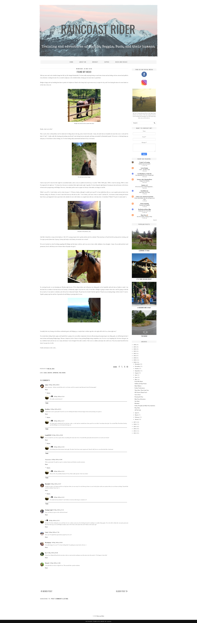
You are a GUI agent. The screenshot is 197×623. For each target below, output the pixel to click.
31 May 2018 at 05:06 (52, 552)
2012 (135, 433)
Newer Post (47, 591)
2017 (135, 422)
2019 (135, 360)
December (137, 364)
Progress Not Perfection (144, 180)
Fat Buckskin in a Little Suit (144, 173)
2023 (135, 351)
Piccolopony (48, 542)
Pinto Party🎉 (144, 215)
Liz (46, 552)
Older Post (121, 591)
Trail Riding (62, 372)
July (136, 375)
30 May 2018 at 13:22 (59, 471)
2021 (135, 355)
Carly (46, 532)
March (136, 415)
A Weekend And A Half (144, 307)
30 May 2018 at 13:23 (59, 497)
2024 (135, 349)
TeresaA (47, 563)
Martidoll (47, 484)
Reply (46, 389)
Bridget (95, 62)
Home (71, 62)
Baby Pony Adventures (140, 399)
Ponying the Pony (139, 396)
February (137, 417)
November (137, 366)
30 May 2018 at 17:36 (54, 532)
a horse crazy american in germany (144, 196)
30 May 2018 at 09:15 (55, 409)
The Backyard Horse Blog (144, 209)
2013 (135, 431)
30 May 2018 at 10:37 (55, 484)
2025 (135, 347)
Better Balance (138, 385)
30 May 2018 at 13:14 (59, 396)
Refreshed (137, 403)
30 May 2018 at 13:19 (59, 447)
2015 (135, 426)
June (136, 377)
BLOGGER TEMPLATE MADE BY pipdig (98, 621)
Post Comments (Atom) (59, 599)
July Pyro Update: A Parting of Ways (144, 216)
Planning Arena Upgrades (144, 205)
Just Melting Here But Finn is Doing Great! (144, 175)
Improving (55, 372)
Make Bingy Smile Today (144, 192)
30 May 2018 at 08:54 (54, 384)
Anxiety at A (144, 185)
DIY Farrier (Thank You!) (141, 392)
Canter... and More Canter (144, 169)
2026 (135, 344)
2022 (135, 353)
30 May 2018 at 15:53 (54, 520)
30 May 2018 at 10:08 (57, 435)
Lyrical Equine (144, 168)
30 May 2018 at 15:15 (58, 510)
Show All (154, 220)
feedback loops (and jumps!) (144, 163)
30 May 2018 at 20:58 (57, 542)
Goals (45, 372)
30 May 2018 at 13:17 (59, 421)
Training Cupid (49, 510)
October (137, 368)
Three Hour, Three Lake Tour (142, 390)
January (137, 419)
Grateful (50, 372)
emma (46, 384)
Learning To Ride (144, 250)
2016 (135, 424)
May (136, 379)
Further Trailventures (140, 388)
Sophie (106, 62)
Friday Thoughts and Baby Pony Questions (145, 405)
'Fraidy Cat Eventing (144, 162)
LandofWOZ (48, 435)
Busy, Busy (137, 407)
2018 (135, 362)
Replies (48, 393)
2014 (135, 428)
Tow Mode (144, 336)
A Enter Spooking (144, 203)
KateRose (47, 409)
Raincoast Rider (100, 616)
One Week (137, 401)
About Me (82, 62)
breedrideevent (144, 190)
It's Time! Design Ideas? (144, 279)
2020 (135, 357)
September (137, 370)
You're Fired (137, 394)
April (136, 412)
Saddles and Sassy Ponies (141, 383)
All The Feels (138, 410)
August (136, 373)
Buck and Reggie (121, 62)
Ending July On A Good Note (144, 210)
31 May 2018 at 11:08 (55, 563)
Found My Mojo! (139, 381)
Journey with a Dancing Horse (144, 179)
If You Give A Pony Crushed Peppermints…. (144, 186)
